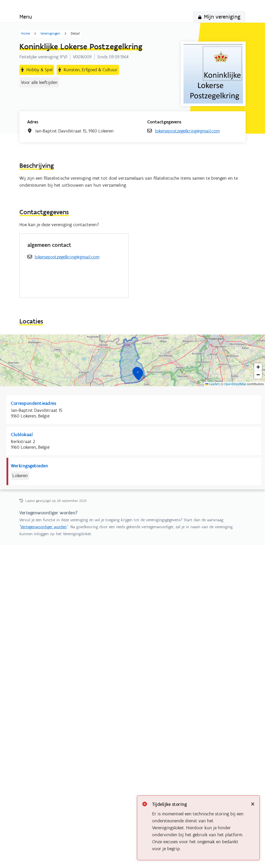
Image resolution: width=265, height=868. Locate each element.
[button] (138, 374)
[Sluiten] (252, 804)
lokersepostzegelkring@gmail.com (187, 131)
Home (25, 33)
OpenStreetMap (235, 384)
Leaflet (213, 384)
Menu (25, 16)
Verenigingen (50, 33)
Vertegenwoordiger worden (43, 526)
